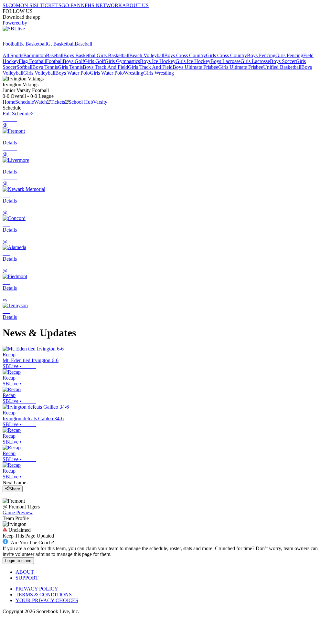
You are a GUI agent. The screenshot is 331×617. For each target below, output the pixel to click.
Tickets (57, 102)
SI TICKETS (47, 5)
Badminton (34, 55)
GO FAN (71, 5)
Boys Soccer (283, 61)
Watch (40, 102)
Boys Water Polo (72, 73)
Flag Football (32, 61)
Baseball (83, 44)
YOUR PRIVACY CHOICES (47, 600)
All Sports (13, 55)
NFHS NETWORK (101, 5)
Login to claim (18, 560)
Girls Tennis (70, 67)
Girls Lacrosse (255, 61)
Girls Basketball (113, 55)
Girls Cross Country (226, 55)
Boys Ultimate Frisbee (195, 67)
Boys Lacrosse (225, 61)
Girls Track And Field (150, 67)
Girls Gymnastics (122, 61)
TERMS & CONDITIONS (44, 594)
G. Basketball (61, 44)
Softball (24, 67)
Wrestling (133, 73)
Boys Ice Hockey (158, 61)
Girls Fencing (289, 55)
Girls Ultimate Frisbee (240, 67)
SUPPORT (27, 577)
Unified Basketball (282, 67)
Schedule (24, 102)
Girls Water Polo (107, 73)
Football (11, 44)
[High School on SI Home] (27, 38)
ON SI (27, 5)
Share (14, 488)
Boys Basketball (80, 55)
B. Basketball (33, 44)
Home (9, 102)
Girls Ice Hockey (193, 61)
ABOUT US (135, 5)
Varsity (100, 102)
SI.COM (11, 5)
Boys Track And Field (105, 67)
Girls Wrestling (158, 73)
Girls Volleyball (39, 73)
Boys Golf (73, 61)
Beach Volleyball (146, 55)
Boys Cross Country (185, 55)
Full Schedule (17, 113)
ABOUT (25, 572)
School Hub (81, 102)
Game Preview (18, 512)
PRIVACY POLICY (37, 588)
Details (10, 142)
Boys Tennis (45, 67)
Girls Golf (94, 61)
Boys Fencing (261, 55)
